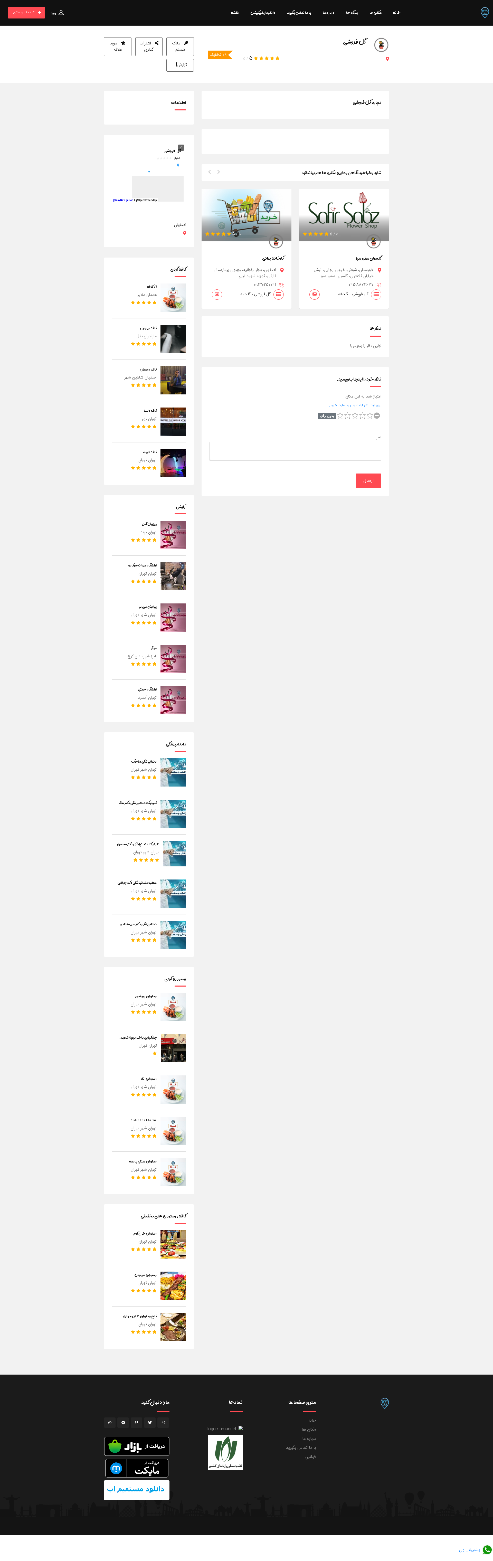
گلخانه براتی (273, 258)
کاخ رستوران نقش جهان (140, 1316)
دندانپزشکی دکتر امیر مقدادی (138, 924)
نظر (378, 437)
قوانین (310, 1457)
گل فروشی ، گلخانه (255, 294)
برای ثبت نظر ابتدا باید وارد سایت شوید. (355, 405)
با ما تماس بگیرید (301, 1447)
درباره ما (309, 1438)
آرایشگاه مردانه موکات (142, 565)
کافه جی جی (148, 328)
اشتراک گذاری (147, 46)
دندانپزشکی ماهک (144, 761)
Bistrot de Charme (143, 1119)
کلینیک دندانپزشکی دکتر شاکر (138, 802)
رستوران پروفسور (146, 996)
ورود (53, 13)
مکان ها (309, 1429)
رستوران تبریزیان (146, 1274)
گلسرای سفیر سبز (368, 258)
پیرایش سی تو (148, 606)
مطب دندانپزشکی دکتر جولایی (137, 882)
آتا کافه (152, 286)
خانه (312, 1420)
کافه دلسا (150, 410)
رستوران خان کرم (145, 1233)
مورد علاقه (116, 46)
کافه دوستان (148, 369)
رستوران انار (149, 1078)
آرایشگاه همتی (147, 689)
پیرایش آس (149, 523)
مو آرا (153, 647)
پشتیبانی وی (470, 1550)
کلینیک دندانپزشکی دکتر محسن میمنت (138, 847)
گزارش (182, 65)
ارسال (368, 481)
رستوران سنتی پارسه (143, 1161)
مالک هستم (178, 46)
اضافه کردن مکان (24, 12)
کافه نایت (150, 452)
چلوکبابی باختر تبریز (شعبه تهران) (139, 1040)
